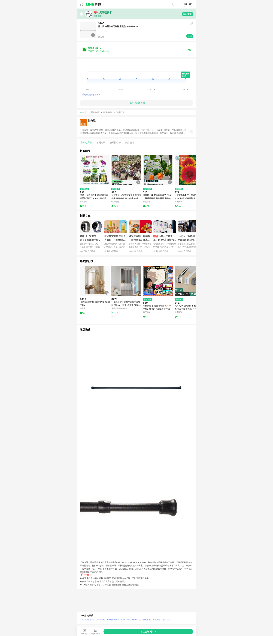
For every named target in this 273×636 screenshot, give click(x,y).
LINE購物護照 (113, 619)
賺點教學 (147, 619)
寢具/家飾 (107, 112)
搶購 (190, 36)
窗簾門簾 (120, 112)
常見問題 (157, 619)
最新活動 (101, 619)
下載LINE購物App (87, 619)
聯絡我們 (166, 619)
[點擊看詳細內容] (95, 170)
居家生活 (95, 112)
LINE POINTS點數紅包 (131, 619)
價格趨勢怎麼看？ (92, 94)
